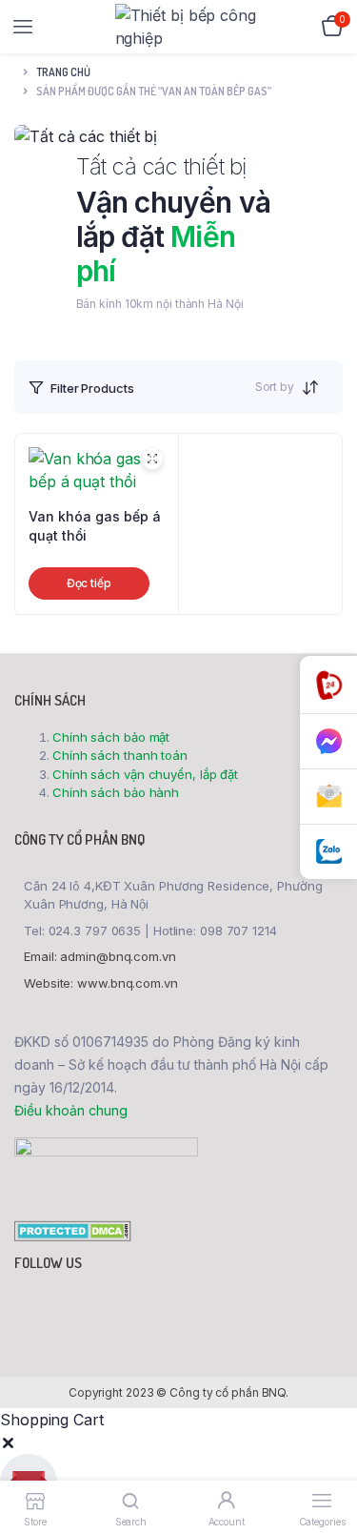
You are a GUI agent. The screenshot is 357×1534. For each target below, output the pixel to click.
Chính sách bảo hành (115, 792)
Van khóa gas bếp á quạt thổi (95, 525)
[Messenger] (328, 741)
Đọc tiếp (89, 583)
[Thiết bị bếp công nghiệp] (186, 27)
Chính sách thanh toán (120, 755)
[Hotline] (328, 685)
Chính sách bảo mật (110, 737)
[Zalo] (328, 852)
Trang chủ (63, 72)
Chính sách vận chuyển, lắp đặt (145, 774)
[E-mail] (328, 797)
